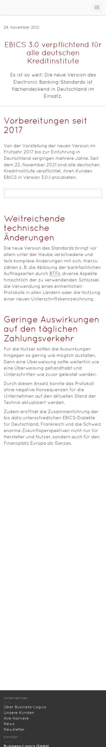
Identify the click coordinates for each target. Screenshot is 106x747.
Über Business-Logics (25, 707)
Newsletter (14, 729)
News (9, 723)
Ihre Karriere (16, 718)
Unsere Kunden (19, 712)
